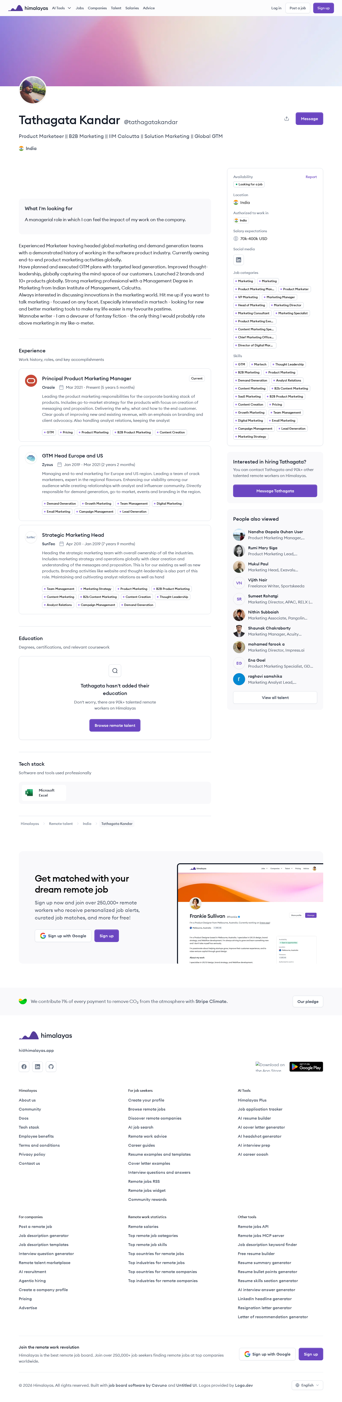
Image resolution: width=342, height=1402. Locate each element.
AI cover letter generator (261, 1127)
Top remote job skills (147, 1244)
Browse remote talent (115, 725)
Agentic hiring (32, 1280)
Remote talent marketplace (44, 1262)
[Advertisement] (115, 179)
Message (309, 118)
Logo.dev (244, 1385)
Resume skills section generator (268, 1280)
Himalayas (30, 823)
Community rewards (147, 1199)
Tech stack (29, 1127)
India (87, 823)
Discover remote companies (155, 1118)
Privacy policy (32, 1154)
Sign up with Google (67, 935)
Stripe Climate (211, 1001)
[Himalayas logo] (28, 8)
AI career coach (253, 1154)
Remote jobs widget (146, 1190)
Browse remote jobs (146, 1109)
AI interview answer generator (266, 1289)
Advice (149, 8)
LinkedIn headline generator (265, 1298)
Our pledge (307, 1001)
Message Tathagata (275, 490)
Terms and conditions (39, 1145)
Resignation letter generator (265, 1307)
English (307, 1385)
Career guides (141, 1145)
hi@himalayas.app (36, 1050)
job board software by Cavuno (138, 1385)
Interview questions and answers (159, 1172)
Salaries (132, 8)
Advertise (28, 1307)
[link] (30, 823)
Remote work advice (147, 1136)
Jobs (80, 8)
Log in (276, 8)
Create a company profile (43, 1289)
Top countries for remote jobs (156, 1253)
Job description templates (44, 1244)
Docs (24, 1118)
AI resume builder (254, 1118)
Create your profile (146, 1100)
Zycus (47, 464)
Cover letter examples (149, 1163)
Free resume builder (256, 1253)
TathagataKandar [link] (116, 823)
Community (30, 1109)
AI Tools (58, 8)
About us (27, 1100)
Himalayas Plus (252, 1100)
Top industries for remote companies (163, 1280)
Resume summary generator (264, 1262)
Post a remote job (35, 1226)
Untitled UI (186, 1385)
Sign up (323, 8)
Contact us (29, 1163)
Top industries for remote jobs (156, 1262)
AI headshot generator (259, 1136)
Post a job (298, 8)
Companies (97, 8)
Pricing (25, 1298)
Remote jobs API (253, 1226)
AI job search (140, 1127)
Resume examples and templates (159, 1154)
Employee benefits (36, 1136)
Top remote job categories (153, 1235)
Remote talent (61, 823)
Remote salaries (143, 1226)
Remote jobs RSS (144, 1181)
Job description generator (44, 1235)
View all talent (275, 697)
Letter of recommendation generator (273, 1316)
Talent (116, 8)
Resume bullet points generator (267, 1271)
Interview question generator (46, 1253)
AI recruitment (32, 1271)
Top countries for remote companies (162, 1271)
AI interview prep (254, 1145)
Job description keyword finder (267, 1244)
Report (311, 177)
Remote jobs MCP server (261, 1235)
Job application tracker (260, 1109)
